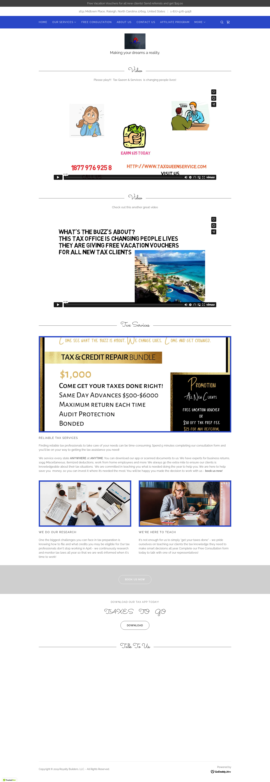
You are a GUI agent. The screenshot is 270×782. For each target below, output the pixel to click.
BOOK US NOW (135, 579)
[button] (64, 22)
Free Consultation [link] (96, 22)
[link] (228, 22)
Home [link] (43, 22)
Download (135, 625)
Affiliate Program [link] (174, 22)
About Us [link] (124, 22)
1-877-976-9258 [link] (180, 11)
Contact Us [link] (146, 22)
